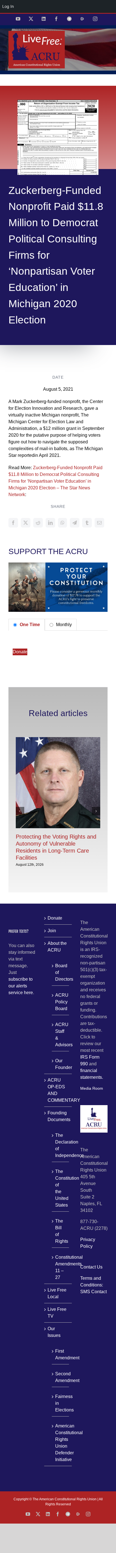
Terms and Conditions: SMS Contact (93, 1285)
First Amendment (60, 1354)
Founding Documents (58, 1116)
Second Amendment (60, 1377)
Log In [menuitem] (8, 6)
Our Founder (60, 1064)
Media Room (91, 1088)
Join (52, 930)
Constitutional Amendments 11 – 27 (60, 1267)
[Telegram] (74, 523)
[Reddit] (38, 523)
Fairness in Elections (60, 1403)
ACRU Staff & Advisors (60, 1034)
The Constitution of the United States (60, 1188)
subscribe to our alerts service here (20, 986)
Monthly (63, 624)
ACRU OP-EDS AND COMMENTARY (58, 1090)
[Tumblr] (87, 523)
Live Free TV (57, 1312)
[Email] (99, 523)
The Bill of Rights (60, 1231)
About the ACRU (57, 946)
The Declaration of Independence (60, 1145)
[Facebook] (13, 523)
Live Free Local (57, 1293)
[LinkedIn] (50, 523)
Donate (20, 651)
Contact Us (91, 1267)
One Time (29, 624)
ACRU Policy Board (60, 1002)
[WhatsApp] (62, 523)
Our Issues (54, 1332)
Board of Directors (60, 972)
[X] (25, 523)
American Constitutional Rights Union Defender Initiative (60, 1443)
